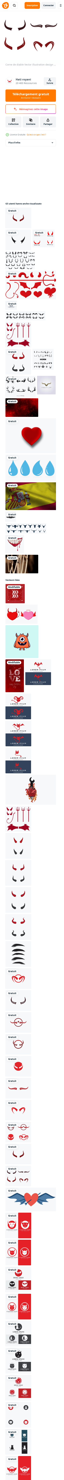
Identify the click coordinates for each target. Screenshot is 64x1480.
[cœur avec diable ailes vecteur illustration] (30, 1278)
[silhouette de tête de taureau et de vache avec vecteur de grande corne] (36, 607)
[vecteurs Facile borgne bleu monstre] (21, 676)
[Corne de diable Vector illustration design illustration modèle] (30, 228)
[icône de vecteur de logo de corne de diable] (17, 1303)
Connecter (48, 5)
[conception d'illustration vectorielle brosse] (43, 838)
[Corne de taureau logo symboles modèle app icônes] (30, 413)
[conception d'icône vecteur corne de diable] (43, 787)
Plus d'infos (14, 142)
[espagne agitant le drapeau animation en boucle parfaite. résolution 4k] (30, 587)
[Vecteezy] (5, 5)
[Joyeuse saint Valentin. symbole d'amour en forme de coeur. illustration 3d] (30, 529)
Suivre (50, 83)
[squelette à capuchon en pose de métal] (10, 607)
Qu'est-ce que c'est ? (36, 134)
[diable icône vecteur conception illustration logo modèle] (17, 705)
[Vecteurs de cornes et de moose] (41, 483)
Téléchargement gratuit (30, 95)
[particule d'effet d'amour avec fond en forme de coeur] (40, 503)
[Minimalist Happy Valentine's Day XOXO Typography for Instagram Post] (14, 650)
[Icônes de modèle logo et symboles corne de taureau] (30, 269)
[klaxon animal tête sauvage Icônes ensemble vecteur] (15, 483)
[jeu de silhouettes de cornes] (30, 347)
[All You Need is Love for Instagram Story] (47, 676)
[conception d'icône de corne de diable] (43, 459)
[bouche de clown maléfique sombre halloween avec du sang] (14, 621)
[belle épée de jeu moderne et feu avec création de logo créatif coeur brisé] (30, 759)
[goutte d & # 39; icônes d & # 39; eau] (30, 560)
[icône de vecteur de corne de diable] (17, 1328)
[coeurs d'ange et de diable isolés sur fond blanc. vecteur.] (40, 650)
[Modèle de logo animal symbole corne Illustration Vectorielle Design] (14, 503)
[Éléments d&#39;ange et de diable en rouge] (30, 377)
